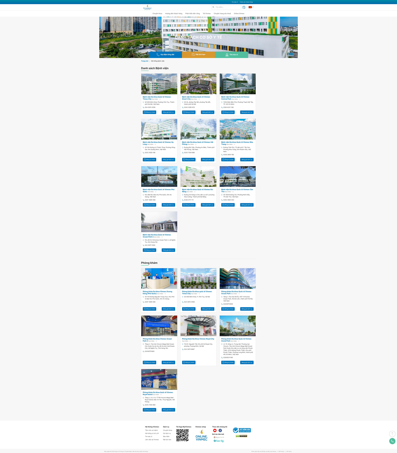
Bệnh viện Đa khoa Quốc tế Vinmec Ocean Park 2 (157, 236)
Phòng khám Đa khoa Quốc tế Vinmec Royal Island (158, 393)
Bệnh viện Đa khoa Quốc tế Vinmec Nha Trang (237, 143)
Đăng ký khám (150, 112)
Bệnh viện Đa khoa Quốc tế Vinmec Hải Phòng (197, 143)
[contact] (392, 441)
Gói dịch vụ (167, 433)
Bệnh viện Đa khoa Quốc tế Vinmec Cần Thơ (237, 190)
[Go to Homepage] (147, 7)
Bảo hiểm (166, 436)
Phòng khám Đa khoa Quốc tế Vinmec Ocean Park (236, 292)
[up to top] (392, 434)
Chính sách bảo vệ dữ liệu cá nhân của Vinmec (263, 451)
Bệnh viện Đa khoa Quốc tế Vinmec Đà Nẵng (197, 190)
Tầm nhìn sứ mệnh (151, 430)
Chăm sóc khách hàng (246, 2)
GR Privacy (281, 451)
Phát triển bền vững (192, 13)
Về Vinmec (207, 13)
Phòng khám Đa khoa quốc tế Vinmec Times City (197, 292)
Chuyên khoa (157, 13)
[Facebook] (220, 430)
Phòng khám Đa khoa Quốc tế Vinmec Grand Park (236, 340)
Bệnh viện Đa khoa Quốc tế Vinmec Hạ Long (158, 143)
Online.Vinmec (239, 13)
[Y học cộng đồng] (219, 437)
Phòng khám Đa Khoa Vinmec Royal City (198, 340)
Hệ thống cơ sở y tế (152, 433)
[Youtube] (214, 430)
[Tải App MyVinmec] (182, 435)
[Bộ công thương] (241, 430)
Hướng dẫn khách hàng (173, 13)
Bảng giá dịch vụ (168, 112)
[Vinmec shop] (201, 435)
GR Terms (289, 451)
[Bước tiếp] (219, 441)
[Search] (213, 7)
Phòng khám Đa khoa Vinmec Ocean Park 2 (157, 340)
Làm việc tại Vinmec (152, 439)
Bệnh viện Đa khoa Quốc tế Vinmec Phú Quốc (158, 190)
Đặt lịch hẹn (167, 439)
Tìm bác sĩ (235, 2)
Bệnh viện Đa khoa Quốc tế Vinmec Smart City (196, 98)
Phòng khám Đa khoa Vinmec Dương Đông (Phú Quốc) (157, 292)
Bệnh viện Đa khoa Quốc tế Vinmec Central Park (235, 98)
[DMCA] (241, 436)
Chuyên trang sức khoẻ (222, 13)
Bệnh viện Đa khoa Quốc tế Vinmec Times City (157, 98)
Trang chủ (144, 61)
